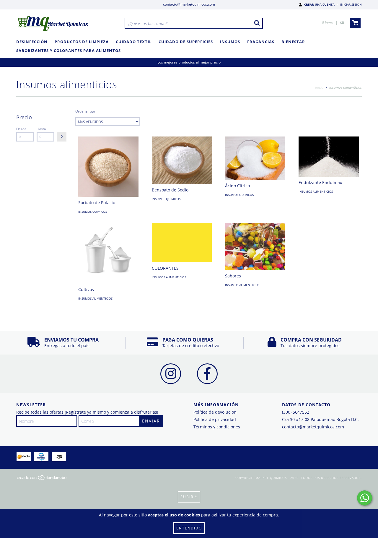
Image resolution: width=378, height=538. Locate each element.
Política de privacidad (214, 419)
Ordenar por (85, 111)
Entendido (189, 528)
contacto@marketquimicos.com (189, 4)
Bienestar (293, 41)
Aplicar (61, 137)
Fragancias (260, 41)
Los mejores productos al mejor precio (189, 62)
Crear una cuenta (319, 4)
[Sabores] (255, 246)
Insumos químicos (92, 211)
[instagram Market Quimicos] (170, 373)
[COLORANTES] (182, 242)
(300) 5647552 (295, 412)
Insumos (230, 41)
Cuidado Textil (133, 41)
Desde (21, 128)
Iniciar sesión (351, 4)
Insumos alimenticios (316, 191)
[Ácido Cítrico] (255, 158)
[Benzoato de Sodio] (182, 160)
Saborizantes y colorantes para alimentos (68, 50)
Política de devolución (215, 412)
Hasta (41, 128)
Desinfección (32, 41)
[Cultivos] (108, 253)
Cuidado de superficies (186, 41)
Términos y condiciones (216, 427)
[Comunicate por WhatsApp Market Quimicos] (364, 498)
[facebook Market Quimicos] (207, 373)
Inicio (319, 87)
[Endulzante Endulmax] (329, 156)
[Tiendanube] (42, 479)
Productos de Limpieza (82, 41)
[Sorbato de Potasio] (108, 166)
